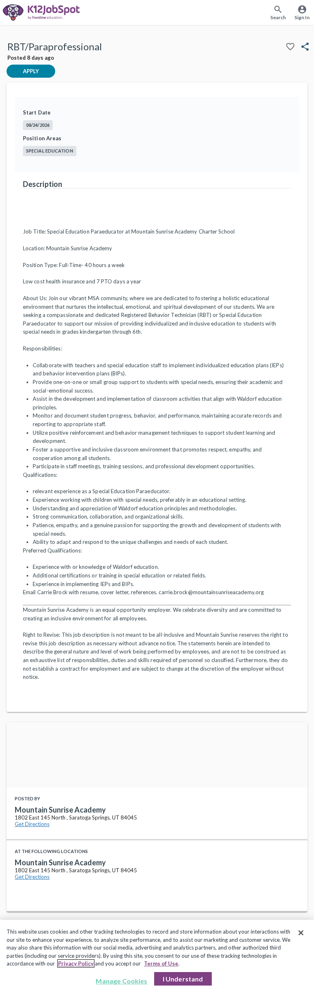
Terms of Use (161, 963)
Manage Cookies (121, 981)
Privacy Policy (76, 963)
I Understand (183, 979)
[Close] (301, 933)
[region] (157, 958)
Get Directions (32, 824)
